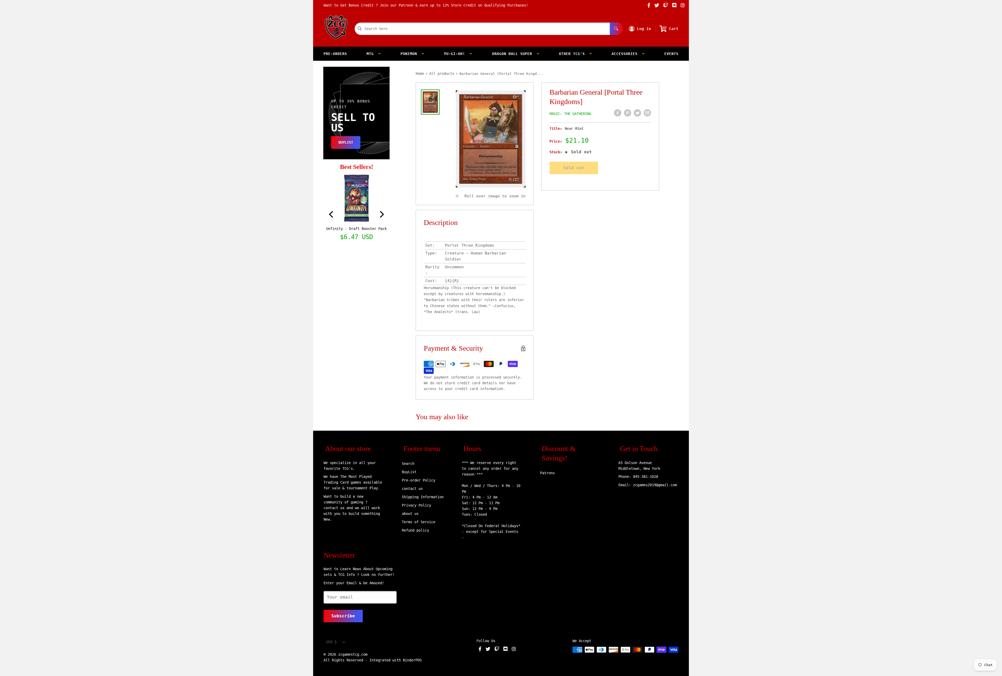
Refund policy (415, 530)
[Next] (381, 214)
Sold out (573, 167)
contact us (412, 488)
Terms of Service (418, 522)
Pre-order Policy (418, 480)
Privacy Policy (416, 505)
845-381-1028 (645, 476)
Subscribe (343, 615)
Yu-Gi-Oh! (457, 54)
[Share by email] (647, 113)
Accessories (627, 54)
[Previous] (331, 214)
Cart (673, 29)
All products (441, 73)
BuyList (409, 472)
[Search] (616, 28)
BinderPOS (412, 660)
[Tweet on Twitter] (637, 113)
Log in (644, 29)
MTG (372, 54)
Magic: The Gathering (570, 114)
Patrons (547, 473)
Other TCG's (574, 54)
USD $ (331, 642)
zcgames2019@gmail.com (655, 485)
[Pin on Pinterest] (627, 113)
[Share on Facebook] (617, 113)
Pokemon (411, 54)
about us (410, 513)
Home (420, 73)
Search (408, 463)
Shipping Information (423, 497)
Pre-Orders (335, 54)
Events (671, 54)
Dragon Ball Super (514, 54)
